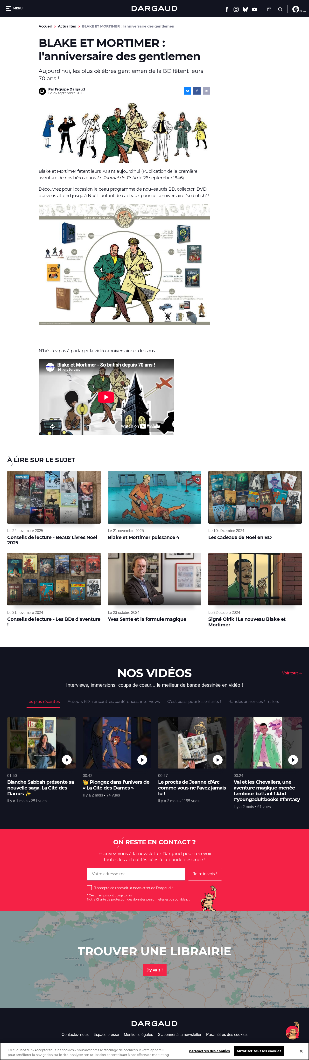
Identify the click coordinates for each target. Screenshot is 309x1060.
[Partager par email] (206, 91)
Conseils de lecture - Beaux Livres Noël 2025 (52, 540)
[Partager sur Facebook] (197, 91)
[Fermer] (301, 1051)
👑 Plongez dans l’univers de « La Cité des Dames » (116, 785)
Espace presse (106, 1034)
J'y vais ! (155, 970)
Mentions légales (138, 1034)
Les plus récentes (43, 701)
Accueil (45, 26)
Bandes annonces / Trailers (253, 701)
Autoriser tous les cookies (259, 1051)
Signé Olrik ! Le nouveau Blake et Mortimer (247, 622)
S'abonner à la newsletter (179, 1034)
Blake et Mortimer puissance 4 (144, 537)
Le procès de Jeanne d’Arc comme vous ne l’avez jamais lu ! (192, 788)
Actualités (67, 26)
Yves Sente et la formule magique (147, 619)
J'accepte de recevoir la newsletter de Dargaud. (132, 888)
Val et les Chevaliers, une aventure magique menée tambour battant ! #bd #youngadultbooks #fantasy (267, 790)
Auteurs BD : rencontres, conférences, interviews (114, 701)
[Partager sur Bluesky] (187, 91)
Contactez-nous (75, 1034)
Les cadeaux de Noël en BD (240, 537)
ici (187, 899)
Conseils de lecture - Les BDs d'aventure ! (53, 622)
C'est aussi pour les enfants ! (194, 701)
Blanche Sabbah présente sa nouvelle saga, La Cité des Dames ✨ (40, 788)
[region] (154, 1051)
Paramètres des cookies (226, 1034)
